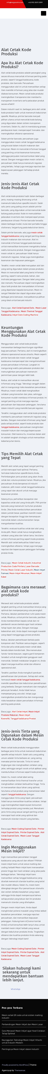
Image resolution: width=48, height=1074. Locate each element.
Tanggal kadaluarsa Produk (23, 718)
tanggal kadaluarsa (10, 427)
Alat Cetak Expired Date (23, 308)
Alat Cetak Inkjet (20, 711)
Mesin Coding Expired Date (24, 829)
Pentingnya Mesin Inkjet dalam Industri (20, 1049)
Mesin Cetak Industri (21, 563)
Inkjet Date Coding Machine (25, 315)
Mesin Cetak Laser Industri (20, 570)
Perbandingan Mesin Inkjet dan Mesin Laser (22, 1024)
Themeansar (20, 1070)
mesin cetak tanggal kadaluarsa (25, 680)
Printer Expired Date (29, 832)
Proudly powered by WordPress (15, 1065)
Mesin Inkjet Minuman (19, 573)
